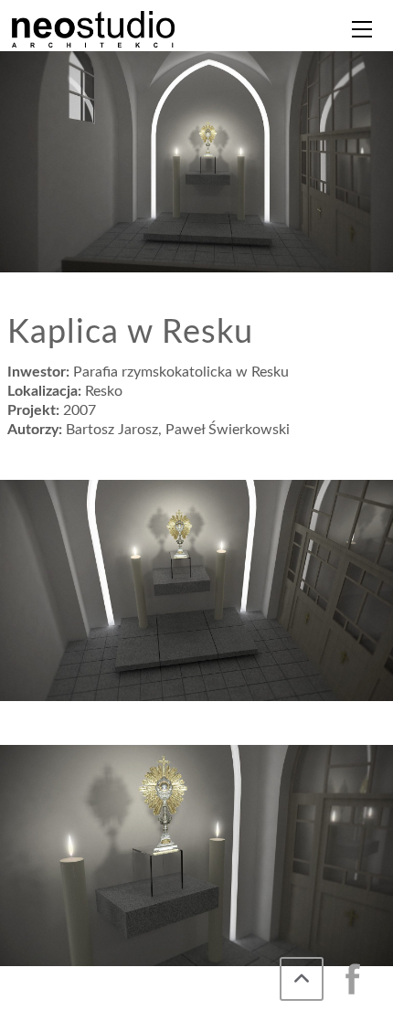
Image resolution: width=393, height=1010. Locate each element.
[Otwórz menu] (362, 29)
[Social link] (353, 979)
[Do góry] (302, 979)
